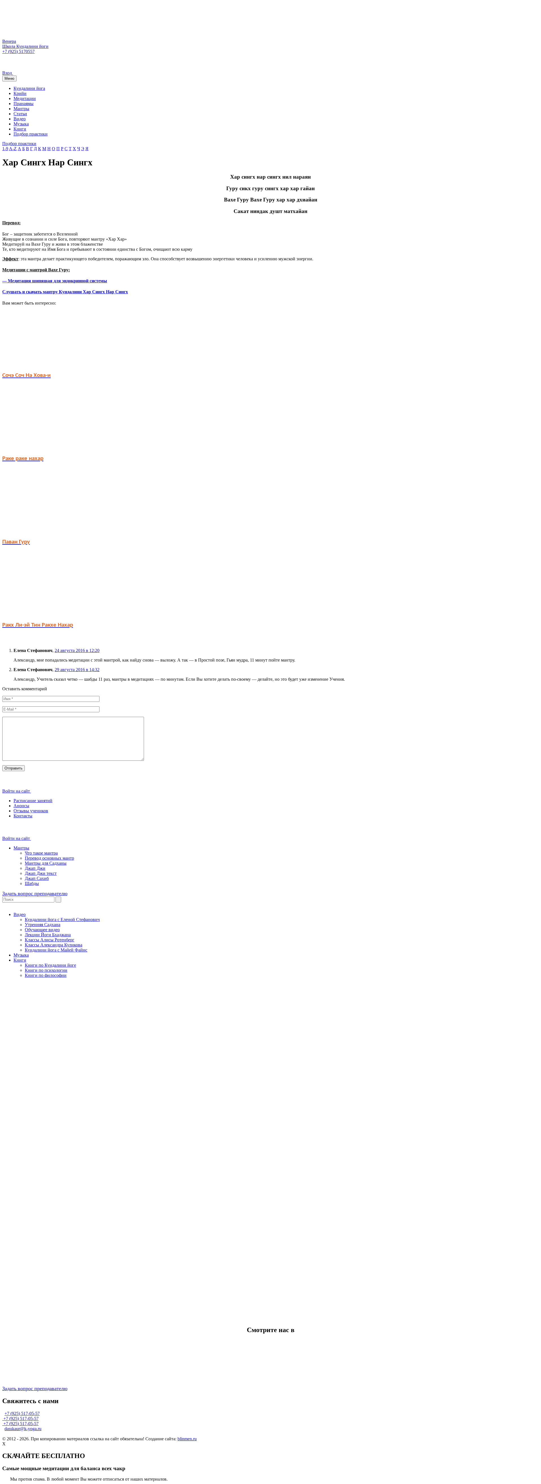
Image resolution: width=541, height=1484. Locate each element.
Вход (7, 72)
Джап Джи (35, 868)
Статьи (20, 113)
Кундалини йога (29, 88)
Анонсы (21, 805)
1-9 (5, 148)
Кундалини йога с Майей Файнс (56, 950)
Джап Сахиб (37, 878)
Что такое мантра (41, 853)
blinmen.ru (187, 1438)
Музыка (21, 123)
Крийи (20, 93)
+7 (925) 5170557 (18, 51)
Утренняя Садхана (42, 924)
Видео (20, 118)
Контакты (23, 815)
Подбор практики (31, 134)
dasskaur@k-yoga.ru (23, 1428)
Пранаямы (24, 103)
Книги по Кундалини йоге (50, 965)
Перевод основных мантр (49, 858)
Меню (9, 78)
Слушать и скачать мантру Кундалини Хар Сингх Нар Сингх (65, 291)
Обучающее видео (42, 929)
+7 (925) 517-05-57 (22, 1413)
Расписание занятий (33, 800)
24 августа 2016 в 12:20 (77, 650)
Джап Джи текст (41, 873)
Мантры (21, 108)
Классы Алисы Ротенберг (49, 939)
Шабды (32, 883)
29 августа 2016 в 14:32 (77, 669)
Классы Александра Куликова (53, 944)
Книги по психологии (46, 970)
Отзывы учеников (31, 810)
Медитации (25, 98)
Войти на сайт (16, 791)
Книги (20, 129)
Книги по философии (45, 975)
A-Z (13, 148)
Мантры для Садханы (45, 863)
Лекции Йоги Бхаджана (48, 934)
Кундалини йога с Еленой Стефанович (62, 919)
